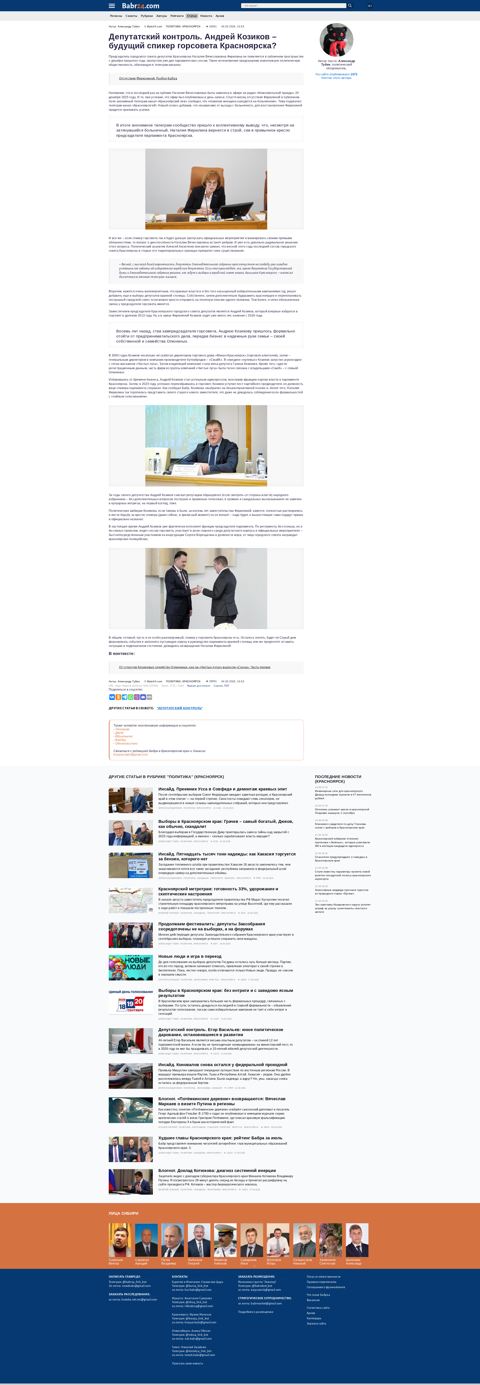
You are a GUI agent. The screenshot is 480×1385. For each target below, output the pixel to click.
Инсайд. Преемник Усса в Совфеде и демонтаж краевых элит (222, 789)
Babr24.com (154, 26)
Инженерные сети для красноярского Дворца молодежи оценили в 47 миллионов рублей (343, 794)
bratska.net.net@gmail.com (139, 1299)
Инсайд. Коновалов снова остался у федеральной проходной (223, 1064)
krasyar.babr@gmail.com (130, 754)
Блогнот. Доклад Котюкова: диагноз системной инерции (217, 1170)
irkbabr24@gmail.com (199, 1306)
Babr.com (141, 6)
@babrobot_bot (262, 1285)
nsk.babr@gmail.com (198, 1338)
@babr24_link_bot (134, 1281)
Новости (206, 16)
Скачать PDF (221, 685)
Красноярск (191, 26)
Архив (220, 16)
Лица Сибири (124, 1213)
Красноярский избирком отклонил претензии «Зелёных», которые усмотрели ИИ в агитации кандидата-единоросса (342, 842)
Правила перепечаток (322, 1281)
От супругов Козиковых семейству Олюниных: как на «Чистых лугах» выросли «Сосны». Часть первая (195, 667)
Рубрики (147, 16)
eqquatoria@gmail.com (266, 1289)
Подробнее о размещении (255, 1311)
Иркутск (214, 980)
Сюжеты (131, 16)
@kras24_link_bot (197, 1318)
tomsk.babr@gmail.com (200, 1355)
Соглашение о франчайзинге (326, 1287)
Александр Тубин (129, 26)
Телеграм (122, 729)
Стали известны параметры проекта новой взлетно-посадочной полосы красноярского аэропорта (343, 875)
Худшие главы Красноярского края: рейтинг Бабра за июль (220, 1138)
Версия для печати (198, 685)
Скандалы (203, 878)
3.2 (132, 1377)
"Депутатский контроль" (180, 708)
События (212, 1127)
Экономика (201, 980)
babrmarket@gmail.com (266, 1303)
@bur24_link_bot (197, 1285)
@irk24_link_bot (196, 1302)
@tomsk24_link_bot (198, 1351)
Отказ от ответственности (324, 1276)
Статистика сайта (318, 1307)
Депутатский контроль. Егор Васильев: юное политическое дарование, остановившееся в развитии (220, 1032)
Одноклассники (126, 743)
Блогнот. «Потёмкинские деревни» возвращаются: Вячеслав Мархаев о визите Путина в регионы (222, 1101)
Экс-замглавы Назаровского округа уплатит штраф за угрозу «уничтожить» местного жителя (343, 908)
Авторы (161, 16)
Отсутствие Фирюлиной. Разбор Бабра (148, 78)
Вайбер (120, 740)
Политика (173, 26)
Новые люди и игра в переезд (190, 956)
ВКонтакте (124, 736)
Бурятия (225, 1127)
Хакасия (229, 878)
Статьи (192, 16)
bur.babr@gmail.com (198, 1289)
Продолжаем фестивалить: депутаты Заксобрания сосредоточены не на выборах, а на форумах (211, 926)
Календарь (314, 1318)
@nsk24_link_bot (197, 1334)
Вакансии (313, 1300)
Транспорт (216, 878)
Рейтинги (177, 16)
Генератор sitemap (194, 1377)
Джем (119, 732)
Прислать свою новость (187, 1363)
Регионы (116, 16)
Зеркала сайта (316, 1323)
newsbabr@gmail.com (136, 1285)
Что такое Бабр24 (318, 1294)
